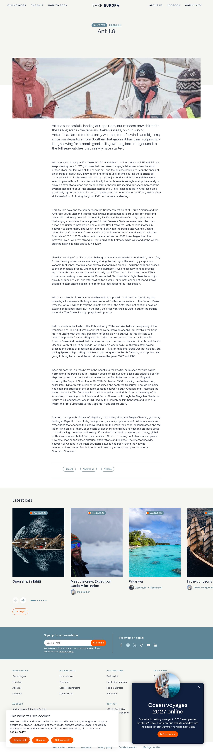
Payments (65, 682)
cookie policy (17, 731)
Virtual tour (112, 693)
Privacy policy (105, 747)
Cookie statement (128, 747)
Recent (69, 469)
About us (156, 5)
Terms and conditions (64, 747)
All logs (107, 469)
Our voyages (16, 5)
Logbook (174, 5)
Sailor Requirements (70, 687)
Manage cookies (151, 747)
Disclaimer (86, 747)
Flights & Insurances (116, 682)
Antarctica (88, 469)
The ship (37, 5)
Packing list (112, 676)
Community (193, 5)
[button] (23, 600)
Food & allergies (114, 687)
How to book (57, 5)
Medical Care (66, 693)
